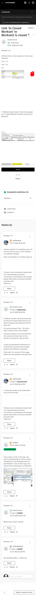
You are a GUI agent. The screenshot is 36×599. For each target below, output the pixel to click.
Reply (18, 169)
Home (3, 17)
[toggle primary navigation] (3, 3)
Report (18, 179)
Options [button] (30, 28)
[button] (33, 34)
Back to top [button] (4, 592)
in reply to (18, 310)
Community (6, 12)
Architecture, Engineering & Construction (19, 17)
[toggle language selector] (25, 3)
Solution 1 (7, 198)
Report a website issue (24, 592)
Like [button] (16, 175)
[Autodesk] (10, 2)
